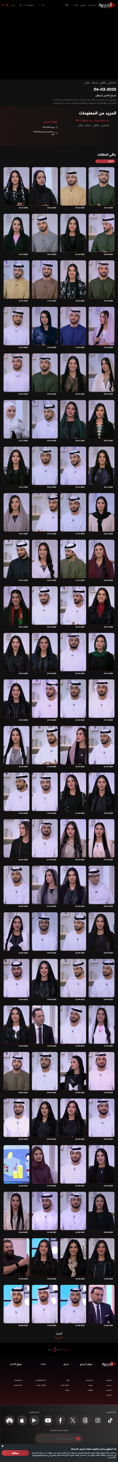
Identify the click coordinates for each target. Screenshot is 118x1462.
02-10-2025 (79, 906)
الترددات (108, 1395)
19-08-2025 (108, 1279)
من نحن (108, 1385)
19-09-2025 (51, 999)
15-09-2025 (51, 1046)
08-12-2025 (79, 394)
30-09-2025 (23, 906)
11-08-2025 (51, 1325)
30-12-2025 (79, 208)
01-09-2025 (108, 1186)
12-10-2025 (108, 580)
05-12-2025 (51, 394)
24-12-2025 (79, 254)
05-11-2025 (79, 627)
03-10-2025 (108, 906)
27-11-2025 (23, 441)
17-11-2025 (80, 534)
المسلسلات (89, 1380)
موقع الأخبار (16, 1364)
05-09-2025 (108, 1139)
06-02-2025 (105, 89)
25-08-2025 (108, 1232)
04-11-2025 (51, 627)
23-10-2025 (51, 720)
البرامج (83, 5)
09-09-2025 (51, 1093)
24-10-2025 (79, 720)
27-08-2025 (51, 1186)
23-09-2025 (108, 999)
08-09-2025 (23, 1093)
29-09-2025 (108, 953)
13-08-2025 (108, 1325)
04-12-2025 (23, 394)
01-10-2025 (51, 906)
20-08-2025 (23, 1232)
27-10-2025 (108, 720)
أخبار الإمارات (18, 1380)
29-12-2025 (51, 208)
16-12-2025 (23, 301)
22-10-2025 (23, 720)
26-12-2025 (23, 208)
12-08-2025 (79, 1325)
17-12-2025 (51, 301)
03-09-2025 (79, 1139)
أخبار (76, 5)
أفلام (67, 1380)
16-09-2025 (79, 1046)
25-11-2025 (80, 487)
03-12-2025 (108, 441)
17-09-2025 (108, 1046)
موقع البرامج (86, 1364)
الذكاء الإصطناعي (40, 1380)
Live (43, 1364)
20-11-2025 (51, 487)
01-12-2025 (51, 441)
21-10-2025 (108, 767)
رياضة (67, 1390)
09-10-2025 (108, 860)
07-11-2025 (23, 580)
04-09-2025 (51, 1139)
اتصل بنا (108, 1390)
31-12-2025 (108, 208)
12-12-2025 (80, 347)
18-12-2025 (80, 301)
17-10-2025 (51, 767)
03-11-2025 (23, 627)
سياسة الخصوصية (40, 1455)
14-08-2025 (23, 1279)
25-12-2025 (108, 254)
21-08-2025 (51, 1232)
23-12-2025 (51, 254)
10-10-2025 (23, 813)
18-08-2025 (79, 1279)
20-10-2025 (79, 767)
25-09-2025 (51, 953)
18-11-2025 (108, 534)
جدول (13, 5)
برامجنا (90, 1385)
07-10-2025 (51, 860)
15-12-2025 (108, 347)
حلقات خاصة (65, 1385)
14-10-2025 (79, 813)
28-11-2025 (80, 441)
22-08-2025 (79, 1232)
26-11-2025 (108, 487)
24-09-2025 (23, 953)
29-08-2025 (79, 1186)
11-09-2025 (108, 1093)
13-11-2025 (23, 534)
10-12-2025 (23, 347)
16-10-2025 (23, 767)
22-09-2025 (79, 999)
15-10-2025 (108, 813)
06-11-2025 (108, 627)
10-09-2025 (79, 1093)
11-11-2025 (80, 580)
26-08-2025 (23, 1186)
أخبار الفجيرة (18, 1385)
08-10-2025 (79, 860)
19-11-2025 (23, 487)
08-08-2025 (23, 1325)
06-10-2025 (23, 860)
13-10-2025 (51, 813)
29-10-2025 (51, 673)
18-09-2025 (23, 999)
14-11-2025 (51, 534)
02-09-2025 (23, 1139)
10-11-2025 (51, 580)
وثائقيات (90, 1390)
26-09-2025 (79, 953)
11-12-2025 (51, 347)
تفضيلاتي (109, 1380)
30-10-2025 (79, 673)
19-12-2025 (108, 301)
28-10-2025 (23, 673)
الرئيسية (92, 5)
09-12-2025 (108, 394)
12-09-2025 (23, 1046)
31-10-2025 (108, 673)
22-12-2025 (23, 254)
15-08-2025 (51, 1279)
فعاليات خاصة (41, 1385)
